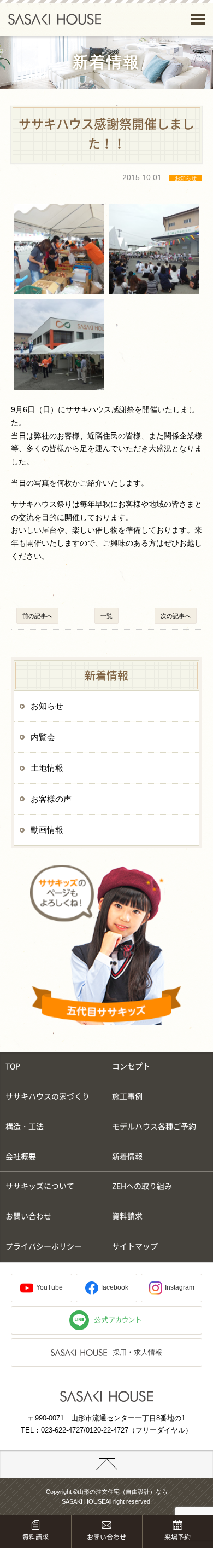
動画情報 (47, 829)
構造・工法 (24, 1126)
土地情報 (47, 767)
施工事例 (127, 1096)
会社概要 (20, 1156)
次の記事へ (176, 616)
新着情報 (127, 1156)
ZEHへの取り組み (142, 1186)
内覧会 (43, 737)
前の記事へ (37, 616)
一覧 (106, 616)
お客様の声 (51, 799)
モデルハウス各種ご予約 (154, 1126)
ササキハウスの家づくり (47, 1096)
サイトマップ (135, 1246)
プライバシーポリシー (43, 1246)
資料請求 (127, 1216)
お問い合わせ (28, 1216)
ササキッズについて (39, 1186)
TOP (12, 1066)
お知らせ (47, 706)
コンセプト (131, 1066)
